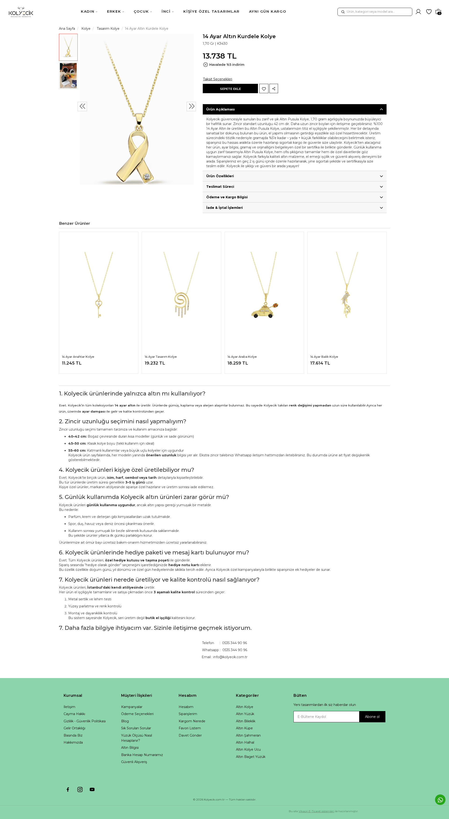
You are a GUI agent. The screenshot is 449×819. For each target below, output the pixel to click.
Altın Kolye (244, 707)
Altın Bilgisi (130, 747)
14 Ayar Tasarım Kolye (161, 356)
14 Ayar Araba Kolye (242, 356)
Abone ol (372, 717)
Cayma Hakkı (74, 714)
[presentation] (82, 106)
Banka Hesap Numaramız (142, 755)
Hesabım (186, 707)
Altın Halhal (245, 742)
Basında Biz (73, 735)
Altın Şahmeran (248, 735)
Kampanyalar (131, 707)
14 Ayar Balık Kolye (324, 356)
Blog (125, 721)
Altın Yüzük (245, 714)
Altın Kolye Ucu (248, 749)
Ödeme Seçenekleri (137, 714)
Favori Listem (190, 728)
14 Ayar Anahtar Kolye (78, 356)
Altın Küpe (244, 728)
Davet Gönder (190, 735)
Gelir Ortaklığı (74, 728)
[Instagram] (80, 789)
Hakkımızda (73, 742)
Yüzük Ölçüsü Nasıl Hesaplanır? (136, 738)
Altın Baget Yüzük (250, 757)
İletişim (69, 707)
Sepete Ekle (230, 89)
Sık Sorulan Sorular (136, 728)
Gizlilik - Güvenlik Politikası (85, 721)
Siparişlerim (188, 714)
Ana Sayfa (67, 28)
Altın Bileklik (245, 721)
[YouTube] (92, 789)
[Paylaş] (273, 88)
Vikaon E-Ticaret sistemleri (316, 811)
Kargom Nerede (192, 721)
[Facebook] (68, 789)
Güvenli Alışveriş (134, 762)
